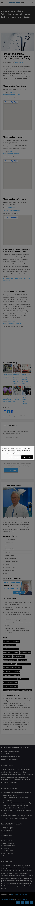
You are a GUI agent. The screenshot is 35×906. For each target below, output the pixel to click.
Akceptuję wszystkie (27, 457)
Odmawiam (17, 457)
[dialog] (17, 453)
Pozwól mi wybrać (7, 457)
